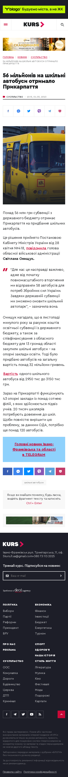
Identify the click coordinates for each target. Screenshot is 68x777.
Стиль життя (45, 661)
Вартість (10, 374)
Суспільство (14, 97)
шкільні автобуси (33, 482)
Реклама (9, 650)
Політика (10, 604)
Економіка (43, 604)
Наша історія (45, 655)
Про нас (9, 644)
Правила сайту (12, 772)
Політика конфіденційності (40, 772)
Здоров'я (42, 650)
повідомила (36, 248)
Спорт (40, 644)
